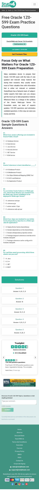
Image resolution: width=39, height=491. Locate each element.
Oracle (10, 10)
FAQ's (19, 457)
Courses (19, 448)
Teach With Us (19, 439)
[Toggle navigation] (34, 4)
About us (19, 432)
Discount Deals (19, 435)
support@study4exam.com (20, 470)
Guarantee (19, 445)
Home (3, 10)
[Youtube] (26, 484)
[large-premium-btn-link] (19, 383)
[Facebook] (12, 484)
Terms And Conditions (19, 442)
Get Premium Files (19, 54)
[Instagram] (19, 484)
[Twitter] (16, 484)
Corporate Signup (19, 464)
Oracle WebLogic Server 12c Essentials (19, 41)
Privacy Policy (19, 451)
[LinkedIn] (23, 484)
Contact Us (19, 460)
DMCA (20, 454)
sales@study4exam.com (20, 467)
